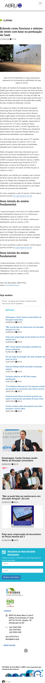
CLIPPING (7, 20)
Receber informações (11, 577)
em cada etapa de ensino (22, 196)
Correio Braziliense (12, 285)
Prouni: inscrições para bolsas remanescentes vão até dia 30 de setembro (19, 302)
